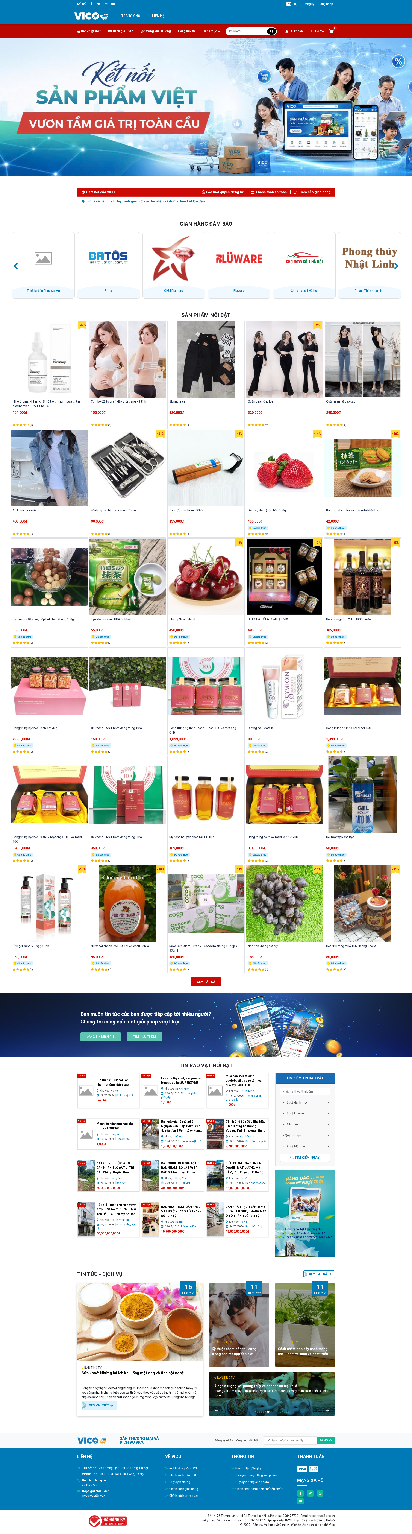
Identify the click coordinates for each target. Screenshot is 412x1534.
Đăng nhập (325, 4)
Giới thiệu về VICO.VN (183, 1468)
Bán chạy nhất (91, 31)
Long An (115, 1134)
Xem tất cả (206, 982)
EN (294, 3)
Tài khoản (296, 31)
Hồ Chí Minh (182, 1088)
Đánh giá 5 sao (123, 31)
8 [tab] (283, 1412)
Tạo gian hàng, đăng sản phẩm (256, 1475)
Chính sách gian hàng (183, 1489)
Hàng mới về (186, 31)
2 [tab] (260, 1412)
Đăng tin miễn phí (101, 1036)
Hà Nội (114, 1090)
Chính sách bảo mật (182, 1475)
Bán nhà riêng (189, 1226)
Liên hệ (158, 16)
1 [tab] (256, 1412)
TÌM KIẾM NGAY (307, 1157)
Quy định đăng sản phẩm (252, 1482)
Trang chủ (130, 16)
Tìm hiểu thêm (144, 1036)
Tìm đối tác (123, 1138)
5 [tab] (272, 1412)
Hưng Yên (116, 1178)
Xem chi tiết (99, 1405)
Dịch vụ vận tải (125, 1095)
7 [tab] (280, 1412)
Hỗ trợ (319, 31)
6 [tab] (276, 1412)
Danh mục (210, 31)
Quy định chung (179, 1482)
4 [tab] (268, 1412)
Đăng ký (309, 4)
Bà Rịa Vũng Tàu (120, 1219)
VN (289, 3)
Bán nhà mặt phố (191, 1141)
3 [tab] (264, 1412)
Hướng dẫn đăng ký (248, 1468)
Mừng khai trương (158, 31)
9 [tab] (287, 1412)
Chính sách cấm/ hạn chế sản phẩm (259, 1489)
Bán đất (121, 1182)
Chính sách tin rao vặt (183, 1496)
